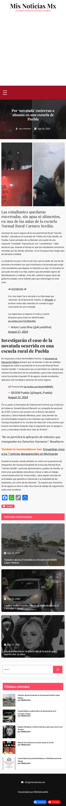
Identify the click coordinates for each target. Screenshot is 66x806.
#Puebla (49, 299)
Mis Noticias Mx (33, 6)
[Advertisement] (33, 51)
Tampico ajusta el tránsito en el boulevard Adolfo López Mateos (30, 561)
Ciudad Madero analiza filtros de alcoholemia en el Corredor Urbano (31, 607)
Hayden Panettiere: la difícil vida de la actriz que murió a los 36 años (30, 653)
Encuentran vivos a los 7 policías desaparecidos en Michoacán (33, 451)
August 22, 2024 (18, 397)
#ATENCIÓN (17, 289)
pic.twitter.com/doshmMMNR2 (38, 386)
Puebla (9, 506)
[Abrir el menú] (4, 92)
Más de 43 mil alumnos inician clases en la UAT (36, 742)
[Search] (57, 669)
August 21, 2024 (18, 332)
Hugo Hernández (25, 129)
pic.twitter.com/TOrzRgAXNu (22, 321)
